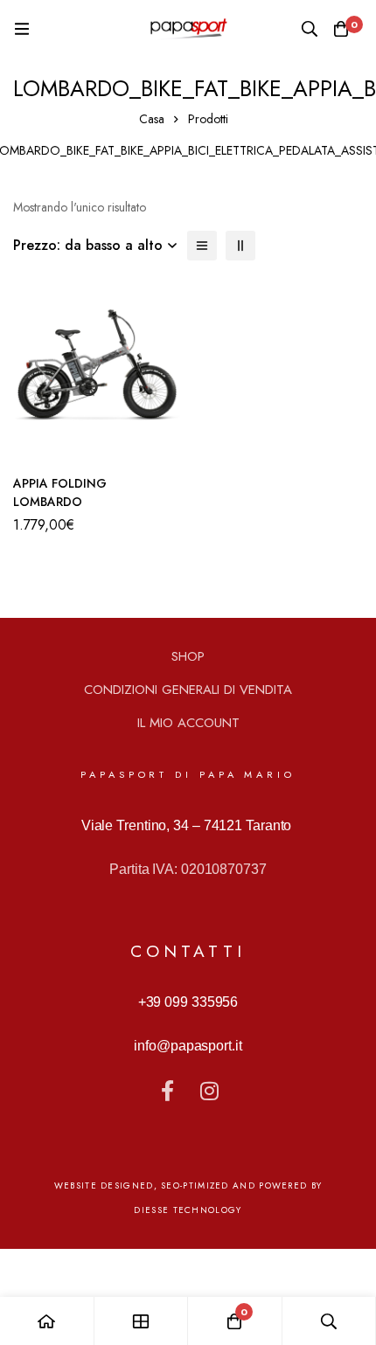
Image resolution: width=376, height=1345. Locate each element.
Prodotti (208, 119)
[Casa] (47, 1321)
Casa (151, 119)
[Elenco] (202, 245)
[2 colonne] (240, 245)
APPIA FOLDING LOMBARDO (60, 492)
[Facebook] (167, 1091)
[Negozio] (141, 1321)
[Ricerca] (309, 29)
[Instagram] (209, 1091)
